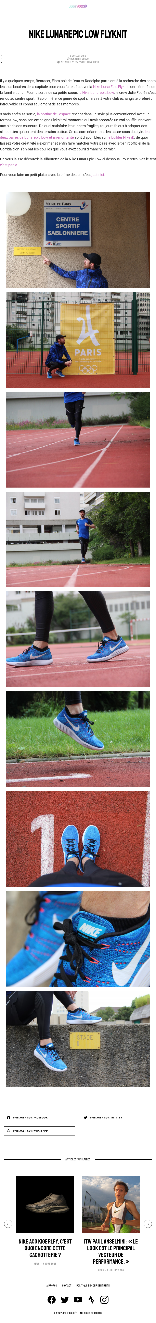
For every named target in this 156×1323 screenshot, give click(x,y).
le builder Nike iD (121, 137)
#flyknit (66, 62)
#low (75, 62)
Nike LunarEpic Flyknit (111, 87)
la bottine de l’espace (54, 114)
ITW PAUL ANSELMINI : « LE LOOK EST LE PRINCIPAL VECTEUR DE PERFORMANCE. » (111, 1251)
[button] (39, 1117)
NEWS (37, 1263)
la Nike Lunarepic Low (96, 92)
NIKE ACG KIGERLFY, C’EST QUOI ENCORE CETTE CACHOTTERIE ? (45, 1248)
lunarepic (93, 62)
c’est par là (8, 165)
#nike (82, 62)
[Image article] (45, 1204)
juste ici (98, 175)
